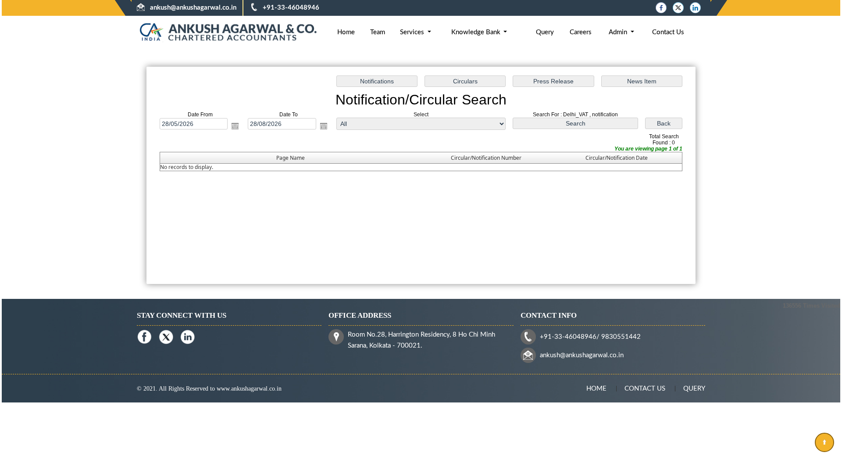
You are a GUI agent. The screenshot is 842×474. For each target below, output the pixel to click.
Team (377, 32)
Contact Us (668, 32)
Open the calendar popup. (235, 126)
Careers (581, 32)
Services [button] (413, 32)
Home (346, 32)
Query (545, 32)
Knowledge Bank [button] (476, 32)
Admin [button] (619, 32)
